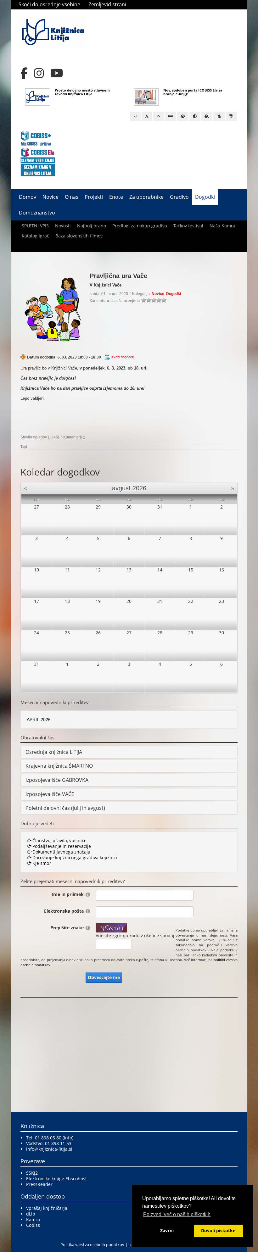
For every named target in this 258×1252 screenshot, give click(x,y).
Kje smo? (41, 863)
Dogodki (205, 196)
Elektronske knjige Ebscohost (56, 1179)
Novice (50, 196)
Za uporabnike (146, 196)
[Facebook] (24, 73)
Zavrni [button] (167, 1230)
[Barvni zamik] (219, 116)
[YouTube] (56, 73)
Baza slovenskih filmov (79, 236)
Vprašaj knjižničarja (46, 1208)
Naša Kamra (222, 226)
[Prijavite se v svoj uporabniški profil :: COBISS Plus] (36, 138)
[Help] (88, 894)
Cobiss (33, 1225)
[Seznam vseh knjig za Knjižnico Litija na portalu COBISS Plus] (37, 170)
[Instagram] (39, 73)
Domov (27, 196)
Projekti (94, 196)
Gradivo (179, 196)
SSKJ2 (32, 1173)
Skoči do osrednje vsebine (49, 4)
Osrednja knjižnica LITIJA (53, 751)
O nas (71, 196)
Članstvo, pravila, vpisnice (59, 840)
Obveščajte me (104, 977)
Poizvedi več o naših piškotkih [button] (176, 1214)
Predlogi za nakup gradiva (139, 226)
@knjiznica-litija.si (53, 1149)
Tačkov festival (188, 226)
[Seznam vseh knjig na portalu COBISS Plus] (37, 160)
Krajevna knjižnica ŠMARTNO (59, 765)
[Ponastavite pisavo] (147, 116)
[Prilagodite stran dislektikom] (194, 116)
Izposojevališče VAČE (49, 794)
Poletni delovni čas (47, 807)
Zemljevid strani (107, 4)
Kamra (33, 1219)
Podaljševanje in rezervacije (61, 846)
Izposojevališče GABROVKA (56, 779)
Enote (116, 196)
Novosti (63, 226)
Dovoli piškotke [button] (218, 1230)
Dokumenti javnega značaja (60, 852)
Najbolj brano (91, 226)
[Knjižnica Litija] (53, 32)
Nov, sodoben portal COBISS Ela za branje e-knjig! (192, 92)
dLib (30, 1214)
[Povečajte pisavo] (158, 116)
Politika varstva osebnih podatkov (92, 1244)
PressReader (39, 1184)
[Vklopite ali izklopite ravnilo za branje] (170, 116)
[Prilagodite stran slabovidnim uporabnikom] (182, 116)
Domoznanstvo (37, 212)
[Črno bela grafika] (231, 116)
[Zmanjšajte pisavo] (135, 116)
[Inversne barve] (206, 116)
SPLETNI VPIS (35, 226)
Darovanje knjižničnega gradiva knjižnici (74, 857)
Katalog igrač (35, 236)
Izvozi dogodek (122, 357)
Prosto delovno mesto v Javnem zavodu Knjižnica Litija (82, 92)
